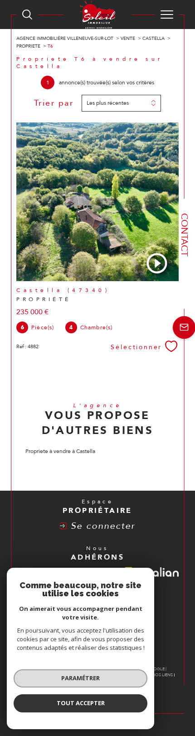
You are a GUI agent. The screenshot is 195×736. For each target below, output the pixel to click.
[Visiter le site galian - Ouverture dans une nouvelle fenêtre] (162, 573)
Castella (153, 38)
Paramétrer (80, 678)
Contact (184, 234)
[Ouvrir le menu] (167, 14)
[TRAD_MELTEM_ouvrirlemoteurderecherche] (27, 14)
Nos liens (162, 675)
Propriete (28, 46)
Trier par (54, 103)
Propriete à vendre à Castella (60, 451)
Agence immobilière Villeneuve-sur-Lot (64, 38)
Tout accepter (81, 703)
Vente (128, 38)
